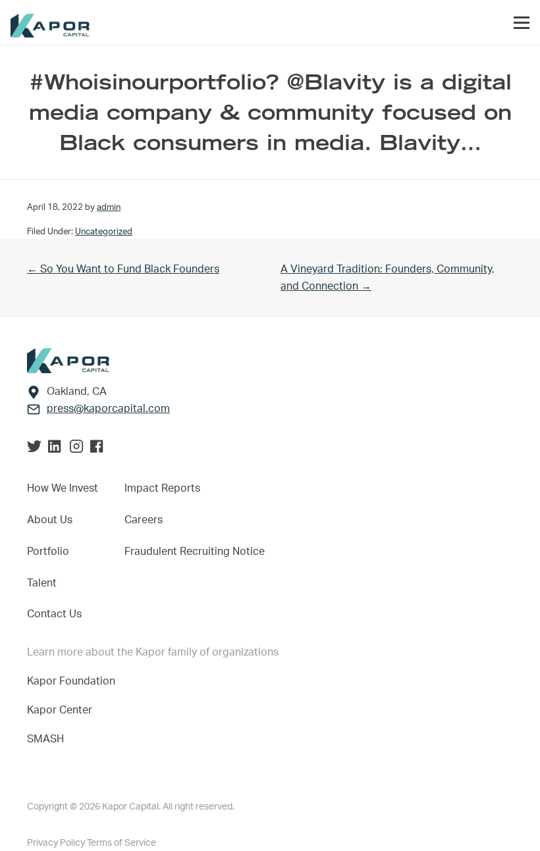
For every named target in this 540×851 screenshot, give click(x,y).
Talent (42, 583)
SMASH (45, 739)
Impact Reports (162, 488)
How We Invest (62, 488)
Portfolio (48, 551)
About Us (49, 520)
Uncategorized (103, 231)
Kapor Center (62, 710)
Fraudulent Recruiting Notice (194, 551)
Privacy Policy (57, 843)
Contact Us (54, 614)
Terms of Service (121, 843)
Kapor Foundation (74, 681)
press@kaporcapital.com (108, 408)
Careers (143, 520)
